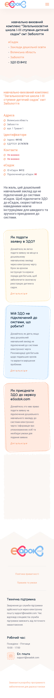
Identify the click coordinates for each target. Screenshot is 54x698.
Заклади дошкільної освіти (28, 47)
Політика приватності (27, 574)
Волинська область (23, 52)
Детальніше (19, 293)
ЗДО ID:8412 (18, 62)
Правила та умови (27, 582)
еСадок (13, 42)
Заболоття (17, 57)
